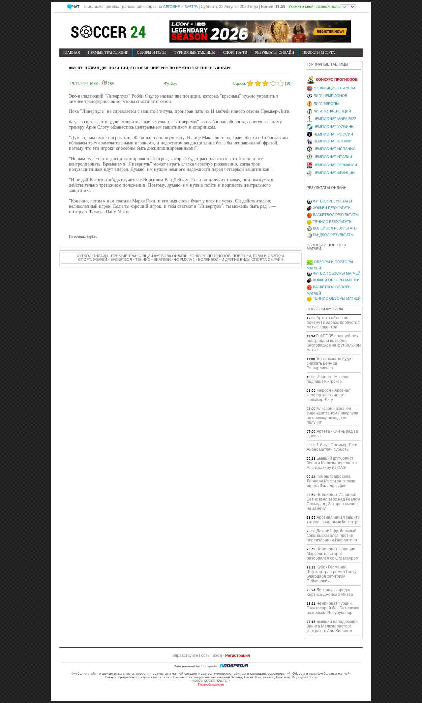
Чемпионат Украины (334, 127)
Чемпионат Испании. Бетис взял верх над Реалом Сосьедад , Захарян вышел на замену (333, 501)
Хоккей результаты (332, 208)
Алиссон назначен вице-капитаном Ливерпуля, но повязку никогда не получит (333, 415)
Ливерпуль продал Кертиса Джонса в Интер (330, 592)
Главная (71, 52)
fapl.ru (92, 236)
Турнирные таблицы (194, 52)
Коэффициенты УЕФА (334, 88)
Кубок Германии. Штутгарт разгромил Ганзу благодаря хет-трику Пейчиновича (331, 574)
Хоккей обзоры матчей (336, 280)
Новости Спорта (318, 52)
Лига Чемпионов (330, 96)
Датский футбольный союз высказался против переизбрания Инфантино (332, 535)
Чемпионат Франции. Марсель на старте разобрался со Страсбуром (332, 554)
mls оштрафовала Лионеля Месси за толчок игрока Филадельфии (331, 481)
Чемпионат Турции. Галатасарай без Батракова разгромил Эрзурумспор (333, 608)
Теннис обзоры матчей (337, 298)
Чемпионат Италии (333, 157)
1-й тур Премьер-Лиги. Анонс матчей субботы (332, 447)
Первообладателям (211, 684)
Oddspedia (210, 666)
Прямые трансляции (108, 52)
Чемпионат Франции (334, 173)
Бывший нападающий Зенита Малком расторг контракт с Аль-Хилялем (332, 626)
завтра (191, 7)
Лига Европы (326, 104)
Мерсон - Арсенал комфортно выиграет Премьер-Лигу (328, 395)
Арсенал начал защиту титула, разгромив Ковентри (333, 519)
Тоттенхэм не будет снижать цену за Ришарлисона (330, 363)
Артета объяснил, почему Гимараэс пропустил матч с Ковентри (333, 322)
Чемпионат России (333, 134)
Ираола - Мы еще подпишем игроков (328, 379)
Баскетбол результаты (336, 215)
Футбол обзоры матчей (336, 273)
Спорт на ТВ (235, 52)
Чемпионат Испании (334, 149)
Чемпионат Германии (335, 165)
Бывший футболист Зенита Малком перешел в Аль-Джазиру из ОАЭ (332, 463)
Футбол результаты (332, 201)
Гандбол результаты (333, 235)
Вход (217, 655)
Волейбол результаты (335, 228)
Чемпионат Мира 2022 (335, 119)
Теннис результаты (332, 222)
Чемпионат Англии (332, 141)
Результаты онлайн (274, 52)
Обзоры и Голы (151, 52)
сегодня (171, 7)
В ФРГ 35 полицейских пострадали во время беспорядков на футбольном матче (334, 343)
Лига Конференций (332, 111)
